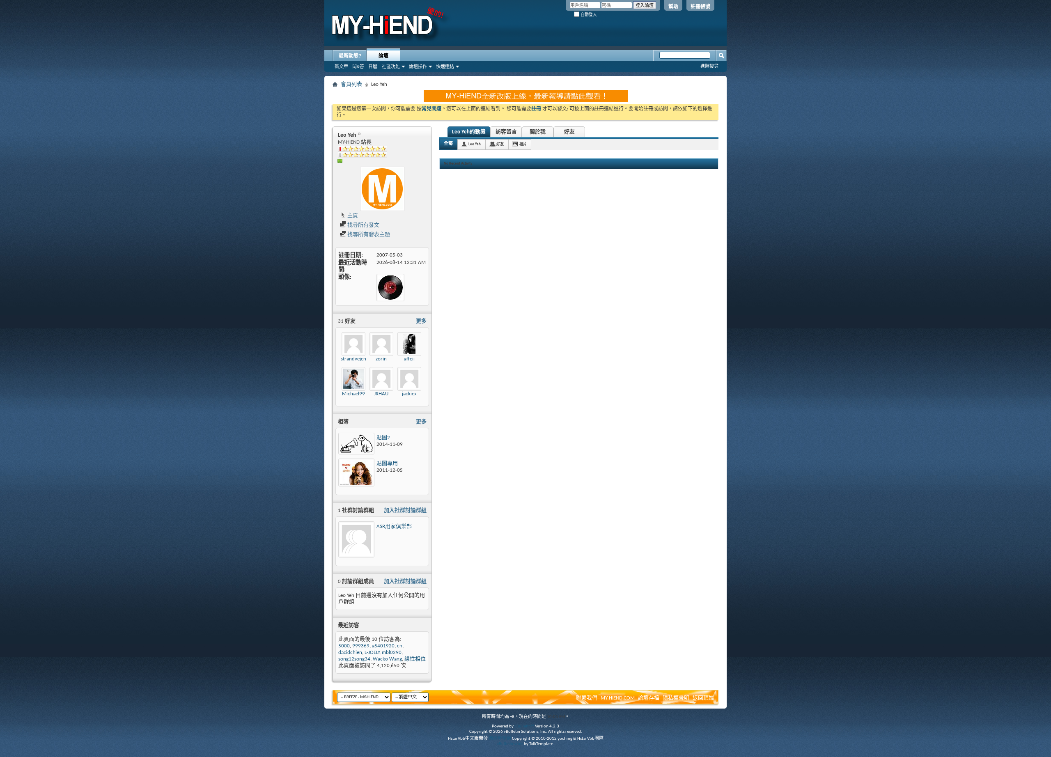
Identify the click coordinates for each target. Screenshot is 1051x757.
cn (399, 646)
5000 (344, 646)
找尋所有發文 (362, 225)
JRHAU (381, 394)
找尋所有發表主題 (368, 234)
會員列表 (351, 84)
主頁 (352, 215)
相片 (523, 144)
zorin (381, 359)
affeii (409, 359)
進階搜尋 (709, 66)
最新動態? (350, 56)
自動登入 (588, 14)
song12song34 (354, 659)
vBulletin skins (510, 744)
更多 (421, 321)
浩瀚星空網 (500, 738)
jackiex (409, 394)
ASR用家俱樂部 (394, 526)
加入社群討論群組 (405, 510)
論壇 (383, 56)
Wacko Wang (387, 659)
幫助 (673, 6)
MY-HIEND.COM (618, 698)
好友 (569, 132)
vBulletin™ (524, 726)
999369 (360, 646)
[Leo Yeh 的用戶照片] (382, 189)
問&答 (358, 66)
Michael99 (353, 394)
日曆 (372, 66)
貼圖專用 (387, 463)
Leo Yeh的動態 (469, 132)
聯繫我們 (586, 698)
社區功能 (391, 66)
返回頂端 (703, 698)
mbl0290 (392, 652)
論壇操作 (418, 66)
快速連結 (445, 66)
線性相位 (415, 659)
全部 (448, 144)
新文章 (341, 66)
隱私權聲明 (676, 698)
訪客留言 (506, 132)
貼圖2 (383, 437)
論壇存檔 (648, 698)
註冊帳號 (700, 6)
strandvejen (353, 359)
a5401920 (383, 646)
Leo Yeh (474, 144)
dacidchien (350, 652)
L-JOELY (372, 652)
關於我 (538, 132)
